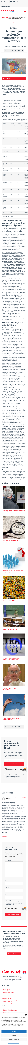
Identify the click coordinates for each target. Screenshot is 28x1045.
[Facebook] (1, 1)
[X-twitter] (7, 1)
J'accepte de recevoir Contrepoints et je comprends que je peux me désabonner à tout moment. (15, 776)
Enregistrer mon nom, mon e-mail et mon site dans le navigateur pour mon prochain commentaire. (14, 902)
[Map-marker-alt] (17, 1)
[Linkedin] (11, 1)
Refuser (14, 1035)
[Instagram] (4, 1)
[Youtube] (14, 1)
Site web (7, 894)
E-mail (7, 887)
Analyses (8, 17)
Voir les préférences (14, 1039)
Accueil (3, 17)
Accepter (14, 1031)
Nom (6, 880)
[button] (26, 1014)
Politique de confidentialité (13, 1043)
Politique (14, 22)
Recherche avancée (5, 6)
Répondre (4, 836)
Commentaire (9, 860)
